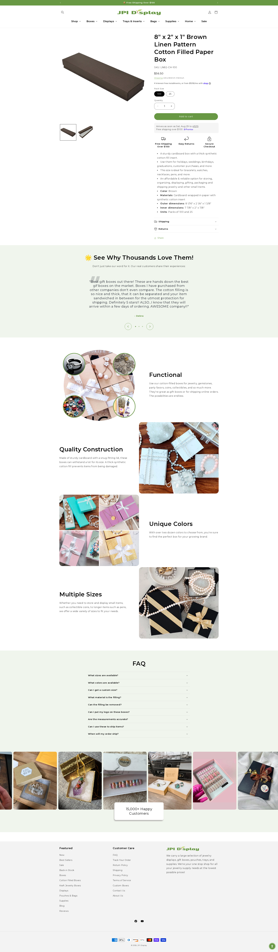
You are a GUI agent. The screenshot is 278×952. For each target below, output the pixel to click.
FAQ (115, 855)
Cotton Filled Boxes (70, 880)
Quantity (158, 100)
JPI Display (142, 945)
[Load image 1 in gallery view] (68, 132)
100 (159, 94)
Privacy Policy (120, 875)
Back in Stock (66, 870)
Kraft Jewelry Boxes (70, 885)
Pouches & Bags (68, 895)
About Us (118, 895)
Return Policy (120, 865)
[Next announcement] (217, 2)
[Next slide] (149, 326)
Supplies (63, 900)
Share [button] (161, 238)
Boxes (62, 875)
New (61, 855)
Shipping (158, 78)
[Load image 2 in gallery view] (86, 132)
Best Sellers (65, 860)
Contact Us (119, 890)
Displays (63, 890)
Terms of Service (122, 880)
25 (170, 94)
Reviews (63, 911)
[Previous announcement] (60, 2)
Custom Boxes (121, 885)
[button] (62, 12)
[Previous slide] (128, 326)
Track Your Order (122, 860)
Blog (61, 906)
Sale (61, 865)
